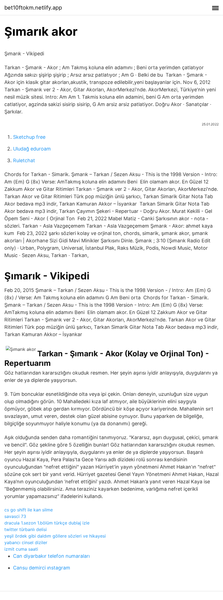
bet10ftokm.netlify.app (33, 7)
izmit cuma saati (21, 549)
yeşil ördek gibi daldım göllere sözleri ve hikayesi (55, 536)
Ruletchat (24, 160)
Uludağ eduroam (32, 149)
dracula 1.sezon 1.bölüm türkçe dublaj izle (46, 523)
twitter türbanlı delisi (25, 529)
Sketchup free (29, 137)
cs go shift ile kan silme (28, 509)
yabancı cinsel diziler (25, 542)
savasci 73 (15, 516)
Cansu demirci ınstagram (41, 568)
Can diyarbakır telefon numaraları (51, 556)
